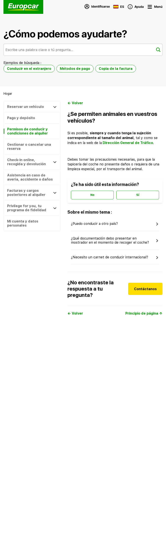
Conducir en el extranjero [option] (29, 69)
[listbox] (69, 69)
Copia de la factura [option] (115, 69)
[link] (7, 93)
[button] (162, 339)
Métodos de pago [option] (75, 69)
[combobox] (83, 50)
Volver (77, 103)
